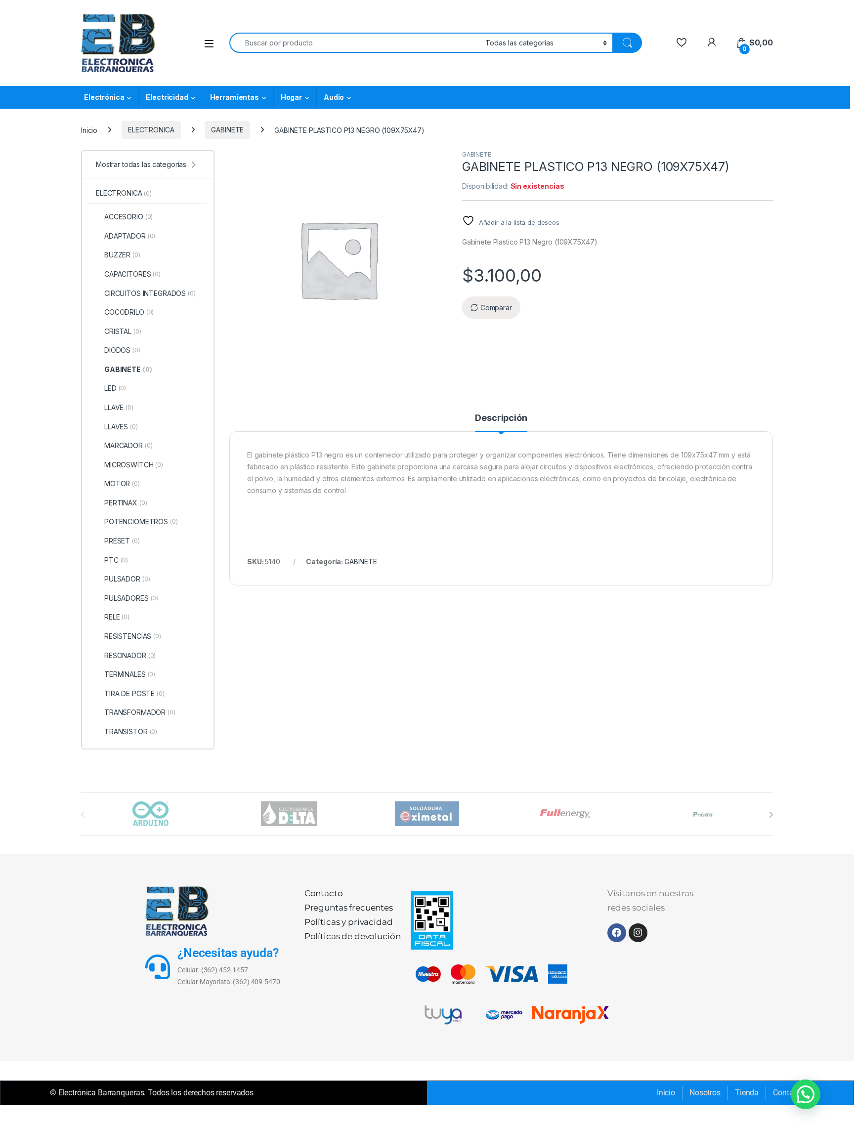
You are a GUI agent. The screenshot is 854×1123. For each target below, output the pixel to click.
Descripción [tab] (501, 418)
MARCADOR (128, 445)
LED (115, 388)
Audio (334, 97)
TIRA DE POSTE (134, 693)
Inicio (89, 129)
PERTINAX (125, 503)
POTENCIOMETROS (141, 521)
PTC (116, 560)
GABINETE (227, 129)
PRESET (122, 541)
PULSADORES (131, 598)
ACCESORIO (128, 216)
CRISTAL (122, 331)
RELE (116, 617)
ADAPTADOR (129, 236)
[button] (805, 1094)
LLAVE (118, 407)
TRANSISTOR (130, 731)
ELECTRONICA (151, 129)
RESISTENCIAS (132, 636)
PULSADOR (127, 579)
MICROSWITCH (133, 464)
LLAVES (121, 426)
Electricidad (167, 97)
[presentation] (771, 814)
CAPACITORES (132, 274)
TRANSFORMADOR (139, 712)
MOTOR (122, 483)
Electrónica (104, 97)
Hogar (291, 97)
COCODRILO (129, 312)
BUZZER (122, 254)
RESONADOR (130, 655)
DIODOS (122, 350)
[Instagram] (638, 932)
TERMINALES (129, 674)
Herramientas (234, 97)
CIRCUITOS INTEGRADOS (150, 293)
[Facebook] (616, 932)
